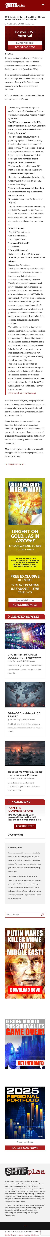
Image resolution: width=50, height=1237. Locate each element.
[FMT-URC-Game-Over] (25, 1068)
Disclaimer (35, 1235)
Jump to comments (16, 464)
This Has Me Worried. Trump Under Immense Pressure (25, 773)
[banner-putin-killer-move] (25, 998)
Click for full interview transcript (22, 393)
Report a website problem (20, 1235)
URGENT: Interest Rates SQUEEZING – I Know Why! (24, 656)
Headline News (30, 24)
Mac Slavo (10, 24)
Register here (25, 826)
